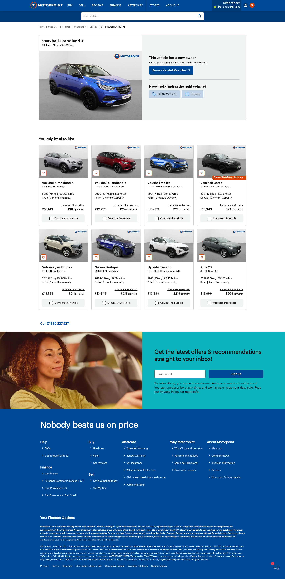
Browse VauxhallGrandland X (171, 70)
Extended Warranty (137, 448)
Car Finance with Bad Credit (61, 495)
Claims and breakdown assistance (146, 477)
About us (216, 448)
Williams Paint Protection (140, 470)
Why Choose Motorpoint (188, 448)
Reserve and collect (186, 455)
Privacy (44, 565)
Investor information (223, 462)
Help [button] (43, 442)
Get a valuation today (105, 480)
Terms (55, 565)
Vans (95, 455)
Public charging (135, 484)
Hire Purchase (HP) (56, 488)
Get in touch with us (56, 455)
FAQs (47, 448)
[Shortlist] (252, 5)
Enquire (195, 94)
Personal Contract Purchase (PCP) (64, 480)
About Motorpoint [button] (220, 442)
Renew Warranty (135, 455)
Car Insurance (134, 462)
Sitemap (67, 565)
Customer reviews (185, 470)
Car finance (51, 473)
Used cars (98, 448)
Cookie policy (159, 565)
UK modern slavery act (88, 565)
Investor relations (138, 565)
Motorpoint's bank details (225, 477)
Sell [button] (91, 474)
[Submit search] (200, 16)
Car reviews (100, 462)
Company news (220, 455)
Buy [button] (91, 442)
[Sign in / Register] (245, 5)
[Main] (46, 5)
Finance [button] (46, 467)
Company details (114, 565)
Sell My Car (99, 488)
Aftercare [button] (129, 442)
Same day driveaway (186, 462)
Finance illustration (73, 205)
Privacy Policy (169, 391)
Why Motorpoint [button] (182, 442)
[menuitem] (64, 448)
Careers (216, 470)
